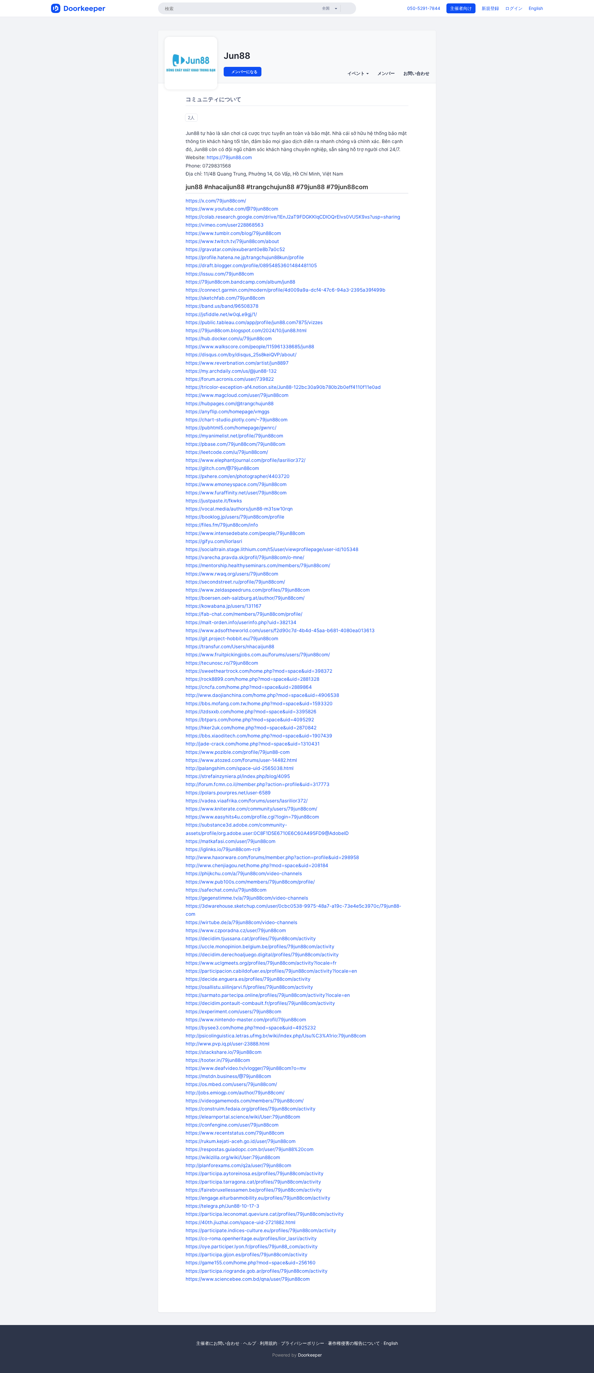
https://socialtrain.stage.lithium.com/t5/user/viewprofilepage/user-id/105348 (272, 549)
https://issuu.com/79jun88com (220, 274)
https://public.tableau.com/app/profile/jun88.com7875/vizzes (254, 322)
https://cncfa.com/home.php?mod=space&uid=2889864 (249, 687)
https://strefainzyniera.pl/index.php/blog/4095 (238, 776)
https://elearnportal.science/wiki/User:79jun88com (243, 1117)
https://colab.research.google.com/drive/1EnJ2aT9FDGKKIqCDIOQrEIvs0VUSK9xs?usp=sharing (293, 217)
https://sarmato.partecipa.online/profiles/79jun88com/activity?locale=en (268, 995)
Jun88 (237, 55)
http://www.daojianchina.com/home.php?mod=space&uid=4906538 (262, 695)
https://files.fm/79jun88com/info (222, 525)
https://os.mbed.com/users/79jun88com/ (231, 1084)
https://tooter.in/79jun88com (218, 1060)
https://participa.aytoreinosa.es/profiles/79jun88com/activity (255, 1173)
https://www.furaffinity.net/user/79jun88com (236, 493)
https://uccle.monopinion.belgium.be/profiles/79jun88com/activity (260, 946)
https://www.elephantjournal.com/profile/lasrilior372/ (245, 460)
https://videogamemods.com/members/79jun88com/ (244, 1101)
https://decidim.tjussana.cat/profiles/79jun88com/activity (251, 938)
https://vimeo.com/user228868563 (225, 225)
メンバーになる (243, 71)
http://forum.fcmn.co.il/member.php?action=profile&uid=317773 (257, 784)
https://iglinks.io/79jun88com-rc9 (223, 849)
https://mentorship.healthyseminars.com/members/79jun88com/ (258, 565)
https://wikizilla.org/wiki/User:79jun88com (233, 1157)
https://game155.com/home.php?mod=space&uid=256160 (251, 1263)
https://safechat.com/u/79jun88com (226, 890)
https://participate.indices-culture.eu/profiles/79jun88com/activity (261, 1230)
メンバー (386, 73)
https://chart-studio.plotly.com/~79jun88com (236, 420)
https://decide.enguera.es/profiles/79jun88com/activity (248, 979)
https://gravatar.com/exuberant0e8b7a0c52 (235, 249)
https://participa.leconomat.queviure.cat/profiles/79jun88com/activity (265, 1214)
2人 (191, 117)
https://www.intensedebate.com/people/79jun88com (245, 533)
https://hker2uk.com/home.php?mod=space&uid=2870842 (251, 728)
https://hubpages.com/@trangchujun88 (229, 403)
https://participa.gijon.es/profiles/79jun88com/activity (247, 1255)
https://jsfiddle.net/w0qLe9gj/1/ (221, 314)
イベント (356, 73)
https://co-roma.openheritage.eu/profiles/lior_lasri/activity (251, 1238)
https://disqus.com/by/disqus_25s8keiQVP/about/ (241, 355)
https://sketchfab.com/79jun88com (225, 298)
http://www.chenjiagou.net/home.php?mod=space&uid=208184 (257, 865)
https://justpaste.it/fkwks (214, 501)
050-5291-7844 (423, 8)
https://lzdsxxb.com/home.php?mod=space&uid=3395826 (251, 712)
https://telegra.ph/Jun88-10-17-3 (222, 1206)
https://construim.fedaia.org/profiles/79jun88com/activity (251, 1109)
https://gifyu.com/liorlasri (214, 541)
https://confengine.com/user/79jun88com (232, 1125)
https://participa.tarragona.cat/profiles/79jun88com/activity (253, 1182)
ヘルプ (249, 1343)
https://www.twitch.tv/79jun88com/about (232, 241)
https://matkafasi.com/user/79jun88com (230, 841)
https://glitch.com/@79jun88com (222, 468)
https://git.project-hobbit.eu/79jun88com (232, 638)
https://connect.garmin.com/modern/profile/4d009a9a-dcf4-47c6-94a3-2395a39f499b (285, 290)
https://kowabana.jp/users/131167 (223, 606)
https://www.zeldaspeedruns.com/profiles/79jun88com (248, 590)
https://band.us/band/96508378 (222, 306)
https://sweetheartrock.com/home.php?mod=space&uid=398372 (259, 671)
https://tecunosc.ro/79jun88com (222, 663)
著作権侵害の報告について (354, 1343)
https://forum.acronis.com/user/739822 (230, 379)
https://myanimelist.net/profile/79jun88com (234, 436)
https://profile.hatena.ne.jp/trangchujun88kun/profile (245, 257)
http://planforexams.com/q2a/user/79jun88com (238, 1165)
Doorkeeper (310, 1355)
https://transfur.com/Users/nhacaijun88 (230, 647)
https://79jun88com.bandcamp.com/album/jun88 (240, 282)
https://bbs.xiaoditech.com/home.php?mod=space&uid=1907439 (259, 736)
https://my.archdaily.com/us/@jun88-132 (231, 371)
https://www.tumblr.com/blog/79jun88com (233, 233)
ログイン (514, 8)
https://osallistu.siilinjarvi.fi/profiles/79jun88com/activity (249, 987)
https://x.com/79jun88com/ (216, 201)
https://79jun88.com (229, 157)
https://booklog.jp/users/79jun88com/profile (235, 517)
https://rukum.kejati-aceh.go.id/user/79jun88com (240, 1141)
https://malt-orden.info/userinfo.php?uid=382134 (241, 622)
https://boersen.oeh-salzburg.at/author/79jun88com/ (245, 598)
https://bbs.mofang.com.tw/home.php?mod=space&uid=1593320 (259, 703)
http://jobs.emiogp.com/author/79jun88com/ (235, 1093)
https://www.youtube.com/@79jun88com (232, 209)
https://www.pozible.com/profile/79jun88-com (238, 752)
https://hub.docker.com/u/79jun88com (229, 338)
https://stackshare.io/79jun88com (223, 1052)
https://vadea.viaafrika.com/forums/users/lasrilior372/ (247, 801)
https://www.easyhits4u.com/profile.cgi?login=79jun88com (252, 817)
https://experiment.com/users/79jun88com (233, 1012)
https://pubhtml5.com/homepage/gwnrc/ (231, 428)
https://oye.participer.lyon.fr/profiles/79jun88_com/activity (252, 1246)
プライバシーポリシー (302, 1343)
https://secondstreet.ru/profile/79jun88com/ (235, 582)
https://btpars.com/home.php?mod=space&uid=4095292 (250, 720)
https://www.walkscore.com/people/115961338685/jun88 (250, 347)
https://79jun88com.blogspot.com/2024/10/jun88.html (246, 330)
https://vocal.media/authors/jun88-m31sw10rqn (239, 509)
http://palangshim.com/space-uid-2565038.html (240, 768)
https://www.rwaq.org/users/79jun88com (232, 574)
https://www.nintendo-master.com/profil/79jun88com (246, 1020)
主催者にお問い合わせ (217, 1343)
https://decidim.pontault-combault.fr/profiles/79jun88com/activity (260, 1003)
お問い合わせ (416, 73)
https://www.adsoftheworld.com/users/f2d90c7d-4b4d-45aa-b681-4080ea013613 (280, 630)
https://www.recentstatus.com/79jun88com (235, 1133)
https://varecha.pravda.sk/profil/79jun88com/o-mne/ (245, 557)
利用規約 (268, 1343)
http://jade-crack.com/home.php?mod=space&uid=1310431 (253, 744)
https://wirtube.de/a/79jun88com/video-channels (241, 922)
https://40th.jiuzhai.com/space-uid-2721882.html (240, 1222)
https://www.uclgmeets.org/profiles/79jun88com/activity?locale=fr (261, 963)
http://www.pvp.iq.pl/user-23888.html (227, 1044)
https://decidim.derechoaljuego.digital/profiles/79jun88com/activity (262, 955)
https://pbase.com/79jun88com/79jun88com (235, 444)
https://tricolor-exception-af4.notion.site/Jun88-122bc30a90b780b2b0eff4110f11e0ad (283, 387)
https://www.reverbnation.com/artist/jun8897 (237, 363)
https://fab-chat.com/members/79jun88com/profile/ (244, 614)
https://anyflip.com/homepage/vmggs (227, 412)
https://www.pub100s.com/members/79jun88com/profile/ (250, 882)
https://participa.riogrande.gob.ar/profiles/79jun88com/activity (257, 1271)
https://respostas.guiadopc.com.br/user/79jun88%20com (249, 1149)
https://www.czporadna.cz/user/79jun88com (236, 930)
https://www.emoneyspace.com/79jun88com (236, 484)
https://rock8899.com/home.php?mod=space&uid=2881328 (252, 679)
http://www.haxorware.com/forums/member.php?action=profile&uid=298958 (272, 857)
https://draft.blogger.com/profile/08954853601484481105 (251, 265)
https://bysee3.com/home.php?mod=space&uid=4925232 (251, 1028)
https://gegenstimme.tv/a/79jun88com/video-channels (247, 898)
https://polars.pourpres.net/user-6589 (228, 793)
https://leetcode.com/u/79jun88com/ (227, 452)
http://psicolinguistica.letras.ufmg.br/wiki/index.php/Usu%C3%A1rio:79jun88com (276, 1036)
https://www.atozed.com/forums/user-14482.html (241, 760)
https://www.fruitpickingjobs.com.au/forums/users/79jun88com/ (258, 655)
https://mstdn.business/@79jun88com (228, 1076)
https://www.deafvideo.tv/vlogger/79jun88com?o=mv (246, 1068)
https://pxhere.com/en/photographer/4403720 (238, 476)
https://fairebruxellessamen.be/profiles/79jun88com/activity (254, 1190)
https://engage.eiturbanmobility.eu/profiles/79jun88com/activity (258, 1198)
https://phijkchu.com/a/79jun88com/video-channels (244, 873)
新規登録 (490, 8)
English (536, 8)
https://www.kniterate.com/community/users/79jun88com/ (251, 809)
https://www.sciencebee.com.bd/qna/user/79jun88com (248, 1279)
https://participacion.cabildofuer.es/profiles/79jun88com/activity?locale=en (271, 971)
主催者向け (461, 8)
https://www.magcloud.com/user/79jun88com (237, 395)
